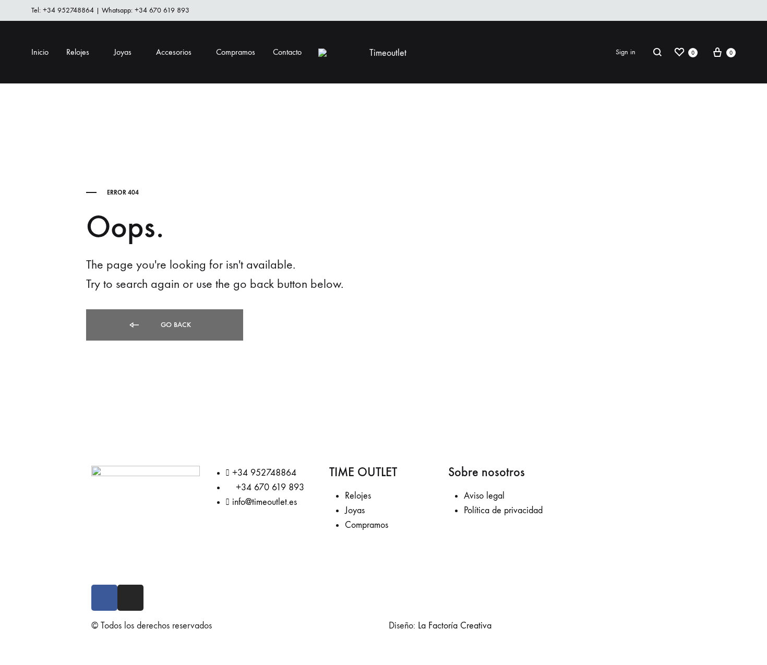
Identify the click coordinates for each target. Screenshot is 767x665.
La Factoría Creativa (455, 625)
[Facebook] (104, 598)
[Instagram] (130, 598)
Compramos (235, 52)
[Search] (657, 52)
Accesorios (173, 52)
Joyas (122, 52)
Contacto (287, 52)
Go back (175, 324)
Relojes (77, 52)
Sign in (626, 51)
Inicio (40, 52)
